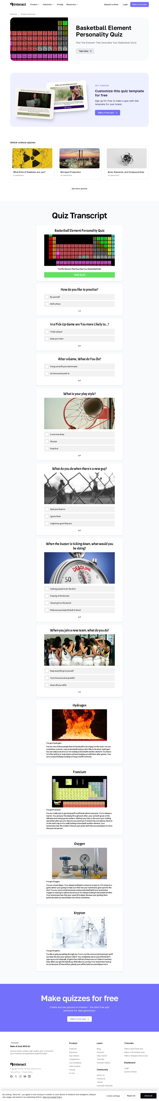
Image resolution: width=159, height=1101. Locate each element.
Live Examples (75, 1063)
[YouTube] (25, 1076)
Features (73, 1049)
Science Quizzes (28, 14)
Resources (71, 4)
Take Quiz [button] (83, 51)
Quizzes (13, 14)
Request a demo (111, 4)
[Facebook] (11, 1076)
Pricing (60, 4)
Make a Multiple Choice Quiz (136, 1056)
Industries (47, 4)
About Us (100, 1075)
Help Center (102, 1056)
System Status (130, 1072)
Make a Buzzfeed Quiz (133, 1049)
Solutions (73, 1052)
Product (33, 4)
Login (125, 4)
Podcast (100, 1052)
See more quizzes (79, 189)
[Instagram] (20, 1076)
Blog (99, 1049)
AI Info (72, 1073)
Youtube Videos (103, 1063)
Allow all (148, 1096)
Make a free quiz (139, 4)
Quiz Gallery (74, 1056)
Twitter (100, 1082)
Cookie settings (113, 1096)
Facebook (101, 1079)
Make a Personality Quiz (134, 1052)
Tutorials (100, 1059)
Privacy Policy (27, 1072)
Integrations (74, 1059)
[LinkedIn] (29, 1076)
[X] (16, 1076)
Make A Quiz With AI (20, 1046)
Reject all (131, 1096)
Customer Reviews (105, 1086)
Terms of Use (15, 1072)
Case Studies (74, 1066)
